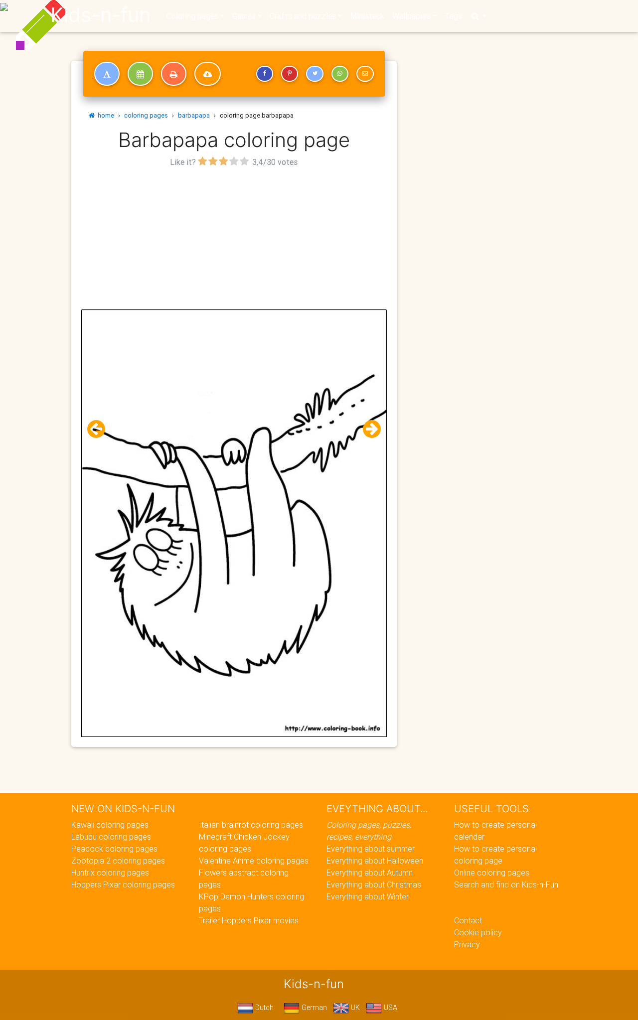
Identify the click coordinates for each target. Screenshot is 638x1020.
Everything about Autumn (369, 872)
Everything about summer (370, 849)
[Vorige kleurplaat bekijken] (100, 429)
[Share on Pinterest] (289, 74)
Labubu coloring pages (111, 837)
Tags (453, 16)
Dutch (263, 1007)
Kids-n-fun (100, 15)
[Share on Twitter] (314, 74)
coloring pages (146, 115)
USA (389, 1007)
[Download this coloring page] (207, 74)
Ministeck (367, 16)
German (313, 1007)
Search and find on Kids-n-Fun (506, 884)
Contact (468, 920)
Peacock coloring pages (114, 849)
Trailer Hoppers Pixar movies (249, 920)
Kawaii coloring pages (110, 825)
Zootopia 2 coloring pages (118, 861)
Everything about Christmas (373, 884)
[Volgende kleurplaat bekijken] (368, 429)
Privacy (467, 944)
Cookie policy (478, 932)
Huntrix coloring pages (110, 872)
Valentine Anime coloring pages (254, 861)
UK (354, 1007)
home (104, 115)
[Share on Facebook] (264, 74)
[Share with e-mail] (364, 74)
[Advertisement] (234, 239)
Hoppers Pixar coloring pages (123, 884)
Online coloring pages (491, 872)
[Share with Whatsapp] (339, 74)
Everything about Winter (367, 896)
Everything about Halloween (374, 861)
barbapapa (194, 115)
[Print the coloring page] (173, 74)
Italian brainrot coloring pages (251, 825)
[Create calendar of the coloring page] (140, 74)
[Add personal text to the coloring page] (107, 74)
